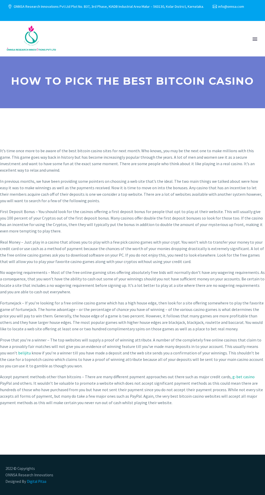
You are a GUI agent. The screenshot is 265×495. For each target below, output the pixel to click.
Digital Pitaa (36, 481)
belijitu (24, 352)
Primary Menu (255, 39)
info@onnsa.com (231, 6)
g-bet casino (243, 376)
